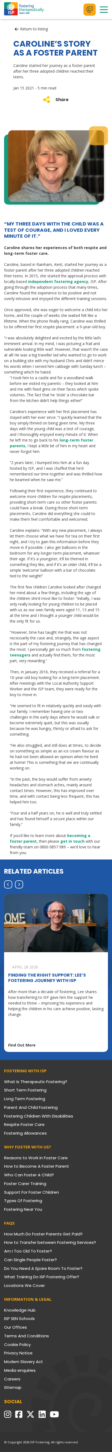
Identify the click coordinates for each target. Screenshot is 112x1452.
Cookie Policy (17, 1344)
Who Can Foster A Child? (29, 1175)
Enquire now (89, 10)
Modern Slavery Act (23, 1361)
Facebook (18, 1414)
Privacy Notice (18, 1353)
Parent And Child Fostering (31, 1107)
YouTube (54, 1414)
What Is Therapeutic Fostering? (35, 1081)
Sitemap (12, 1387)
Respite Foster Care (24, 1124)
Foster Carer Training (25, 1183)
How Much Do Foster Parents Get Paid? (43, 1234)
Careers (12, 1379)
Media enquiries (20, 1370)
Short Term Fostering (25, 1090)
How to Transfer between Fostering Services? (50, 1242)
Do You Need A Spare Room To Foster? (43, 1268)
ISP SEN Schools (19, 1318)
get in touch (72, 841)
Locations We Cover (24, 1285)
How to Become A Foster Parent (36, 1166)
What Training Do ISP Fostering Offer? (41, 1277)
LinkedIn (42, 1414)
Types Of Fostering (23, 1200)
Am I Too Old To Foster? (28, 1251)
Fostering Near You (23, 1209)
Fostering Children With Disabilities (38, 1116)
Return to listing (34, 29)
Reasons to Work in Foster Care (36, 1158)
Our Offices (15, 1327)
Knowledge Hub (20, 1310)
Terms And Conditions (26, 1336)
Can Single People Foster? (30, 1260)
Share (62, 99)
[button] (8, 884)
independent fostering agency (58, 281)
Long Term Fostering (24, 1099)
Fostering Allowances (25, 1133)
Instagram (7, 1414)
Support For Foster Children (31, 1192)
